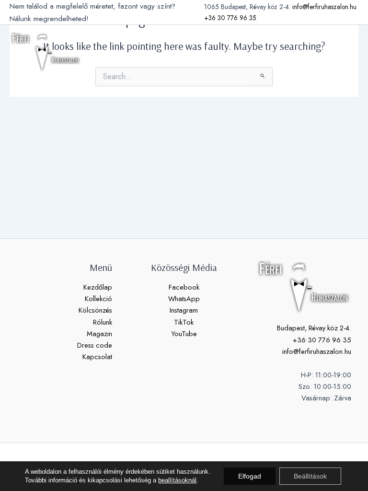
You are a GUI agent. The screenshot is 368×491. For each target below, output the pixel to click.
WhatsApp (184, 298)
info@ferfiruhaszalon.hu (324, 7)
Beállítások (310, 476)
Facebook (184, 287)
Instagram (184, 310)
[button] (325, 51)
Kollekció (98, 298)
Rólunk (102, 322)
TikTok (184, 322)
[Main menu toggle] (348, 51)
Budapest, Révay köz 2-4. (314, 328)
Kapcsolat (97, 356)
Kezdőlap (97, 287)
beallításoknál (177, 480)
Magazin (99, 333)
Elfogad (249, 476)
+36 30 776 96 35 (230, 18)
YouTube (184, 333)
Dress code (94, 345)
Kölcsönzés (95, 310)
